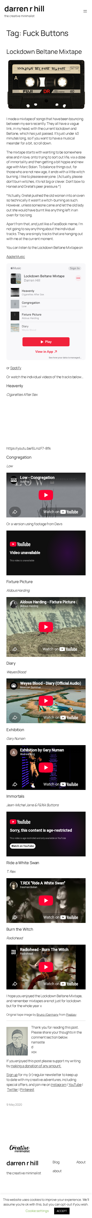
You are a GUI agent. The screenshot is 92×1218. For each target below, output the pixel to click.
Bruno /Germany (48, 1014)
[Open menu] (85, 11)
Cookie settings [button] (37, 1211)
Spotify (15, 367)
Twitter (12, 1089)
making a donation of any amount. (36, 1065)
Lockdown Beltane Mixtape (44, 51)
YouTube (75, 1084)
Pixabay (71, 1014)
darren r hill (24, 8)
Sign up (12, 1074)
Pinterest (27, 1089)
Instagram (58, 1084)
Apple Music (15, 256)
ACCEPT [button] (62, 1211)
